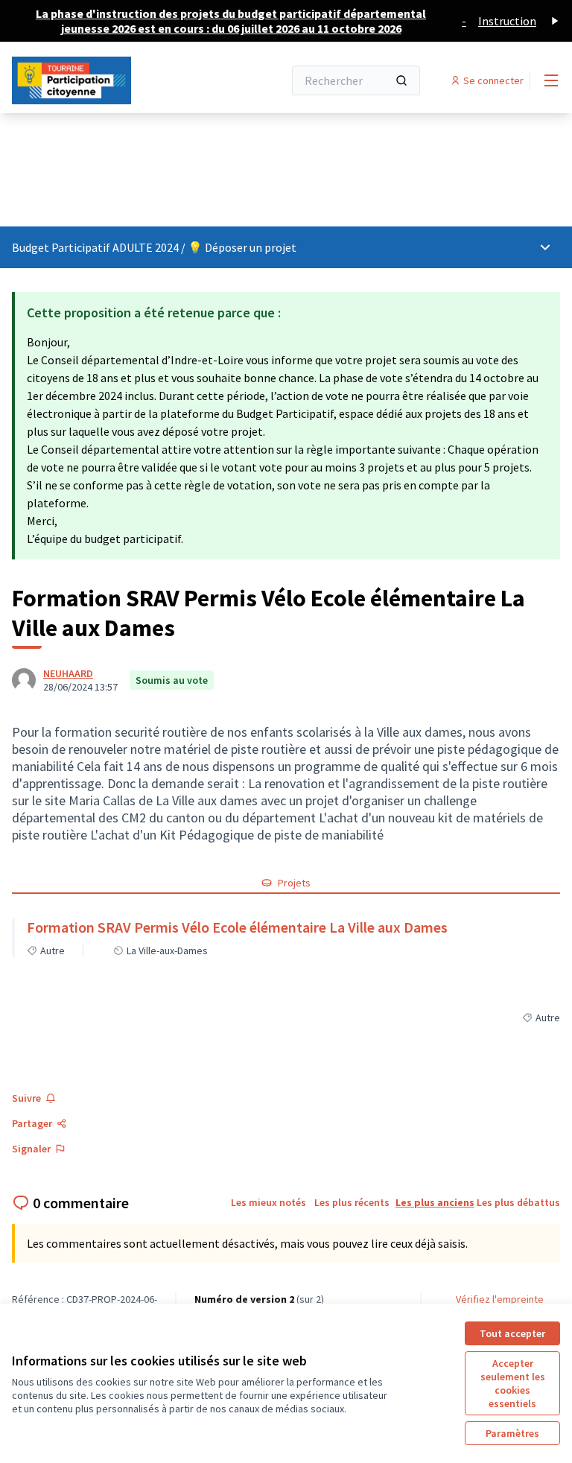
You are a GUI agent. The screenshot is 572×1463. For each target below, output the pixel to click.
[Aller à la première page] (111, 80)
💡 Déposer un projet (242, 247)
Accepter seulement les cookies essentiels (512, 1383)
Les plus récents (352, 1202)
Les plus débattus (518, 1202)
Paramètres (512, 1433)
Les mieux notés (268, 1202)
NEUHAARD (68, 673)
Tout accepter (512, 1333)
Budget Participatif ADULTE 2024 (96, 247)
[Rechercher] (401, 80)
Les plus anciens (434, 1202)
